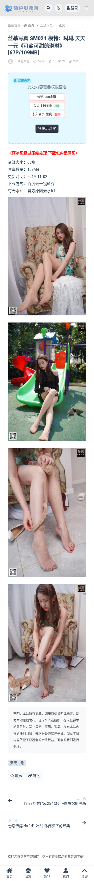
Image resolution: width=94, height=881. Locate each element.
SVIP (47, 876)
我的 (66, 876)
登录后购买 (47, 128)
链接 (36, 776)
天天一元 (17, 763)
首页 (31, 25)
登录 (74, 8)
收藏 (18, 776)
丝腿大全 (46, 25)
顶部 (84, 876)
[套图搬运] (11, 61)
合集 (28, 876)
